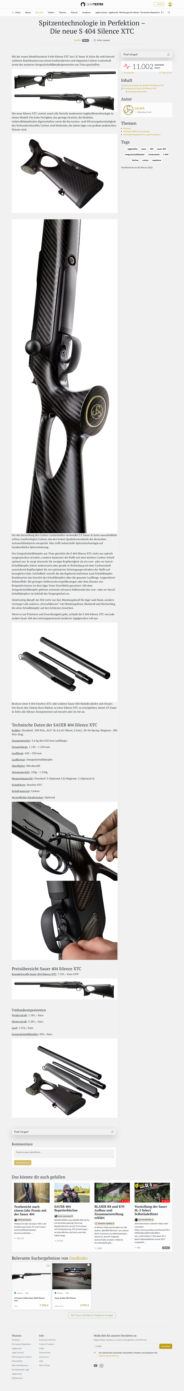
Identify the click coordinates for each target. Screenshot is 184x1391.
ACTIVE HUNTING (144, 1220)
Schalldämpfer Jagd (20, 1369)
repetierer (156, 160)
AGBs (41, 1348)
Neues (28, 12)
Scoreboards (128, 73)
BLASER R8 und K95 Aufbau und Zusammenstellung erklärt (109, 1212)
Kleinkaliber (17, 1361)
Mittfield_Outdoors (24, 1220)
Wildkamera (17, 1378)
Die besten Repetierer (150, 12)
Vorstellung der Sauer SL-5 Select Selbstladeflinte (151, 1210)
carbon (145, 160)
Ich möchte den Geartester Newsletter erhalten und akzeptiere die (128, 1354)
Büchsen (127, 128)
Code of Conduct (46, 1344)
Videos (51, 12)
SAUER (77, 40)
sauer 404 (161, 149)
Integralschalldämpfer (135, 154)
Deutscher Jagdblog (105, 1223)
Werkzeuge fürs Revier (129, 12)
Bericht (160, 4)
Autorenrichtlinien (47, 1340)
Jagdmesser (17, 1374)
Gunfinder (78, 1258)
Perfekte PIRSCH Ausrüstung (136, 131)
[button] (170, 4)
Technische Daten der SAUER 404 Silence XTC (143, 85)
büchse (135, 160)
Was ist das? (167, 73)
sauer (143, 149)
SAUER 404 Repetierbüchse (66, 1208)
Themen (62, 12)
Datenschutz (44, 1352)
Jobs (41, 1361)
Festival (74, 12)
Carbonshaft (154, 154)
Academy (86, 12)
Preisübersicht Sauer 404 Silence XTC (140, 88)
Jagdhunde (113, 12)
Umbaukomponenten (137, 91)
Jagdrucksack (101, 12)
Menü (17, 12)
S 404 (165, 154)
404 (151, 149)
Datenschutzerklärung (109, 1355)
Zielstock (16, 1340)
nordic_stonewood (64, 1216)
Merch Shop (44, 1365)
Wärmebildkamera (20, 1365)
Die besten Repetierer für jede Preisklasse (141, 134)
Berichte (39, 12)
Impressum (44, 1357)
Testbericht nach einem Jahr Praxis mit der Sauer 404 (30, 1210)
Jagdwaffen (132, 149)
